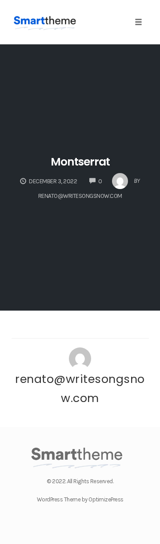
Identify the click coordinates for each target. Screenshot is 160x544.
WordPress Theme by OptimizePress (80, 499)
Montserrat (80, 162)
